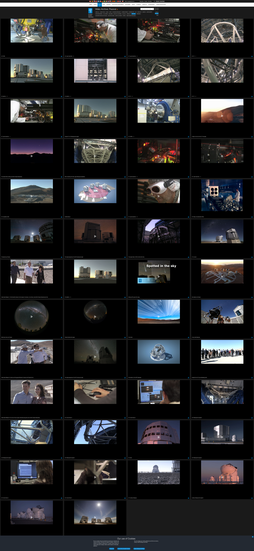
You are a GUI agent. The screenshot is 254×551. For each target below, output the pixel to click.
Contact (145, 1)
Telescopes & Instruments (118, 4)
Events (133, 4)
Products (144, 4)
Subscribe (142, 1)
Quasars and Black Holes (101, 15)
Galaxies (111, 13)
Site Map (150, 1)
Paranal (133, 13)
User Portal (162, 1)
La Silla (124, 13)
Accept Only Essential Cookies (124, 548)
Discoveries (127, 4)
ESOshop (108, 4)
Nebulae (129, 13)
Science (157, 1)
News (104, 4)
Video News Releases (131, 15)
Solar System (111, 15)
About (90, 4)
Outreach (138, 4)
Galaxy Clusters (117, 13)
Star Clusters (118, 15)
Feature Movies (99, 13)
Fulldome (105, 13)
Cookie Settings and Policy (139, 548)
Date (157, 15)
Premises (138, 13)
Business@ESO (151, 4)
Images (95, 4)
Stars (124, 15)
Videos (99, 4)
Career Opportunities (161, 4)
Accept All (112, 548)
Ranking (156, 13)
